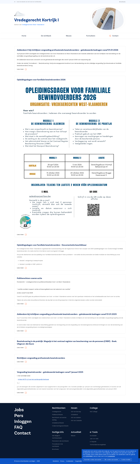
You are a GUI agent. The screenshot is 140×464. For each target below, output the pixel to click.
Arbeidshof (74, 415)
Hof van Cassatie (76, 420)
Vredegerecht (56, 412)
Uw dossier (93, 436)
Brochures (122, 2)
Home (24, 36)
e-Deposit (93, 442)
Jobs (19, 410)
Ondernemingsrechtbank (60, 426)
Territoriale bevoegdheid (98, 445)
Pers (18, 415)
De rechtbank (46, 36)
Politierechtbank (57, 415)
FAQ (18, 427)
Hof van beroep (76, 412)
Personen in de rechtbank (60, 441)
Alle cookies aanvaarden (111, 459)
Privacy (62, 461)
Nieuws (68, 36)
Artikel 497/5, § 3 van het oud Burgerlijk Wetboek (33, 379)
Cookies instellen (126, 459)
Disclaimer (56, 461)
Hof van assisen (76, 417)
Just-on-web (94, 439)
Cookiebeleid (111, 456)
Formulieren (90, 36)
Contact (115, 36)
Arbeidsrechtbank (58, 423)
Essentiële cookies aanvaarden (93, 459)
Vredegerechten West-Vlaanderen (33, 25)
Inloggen (23, 421)
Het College (93, 412)
